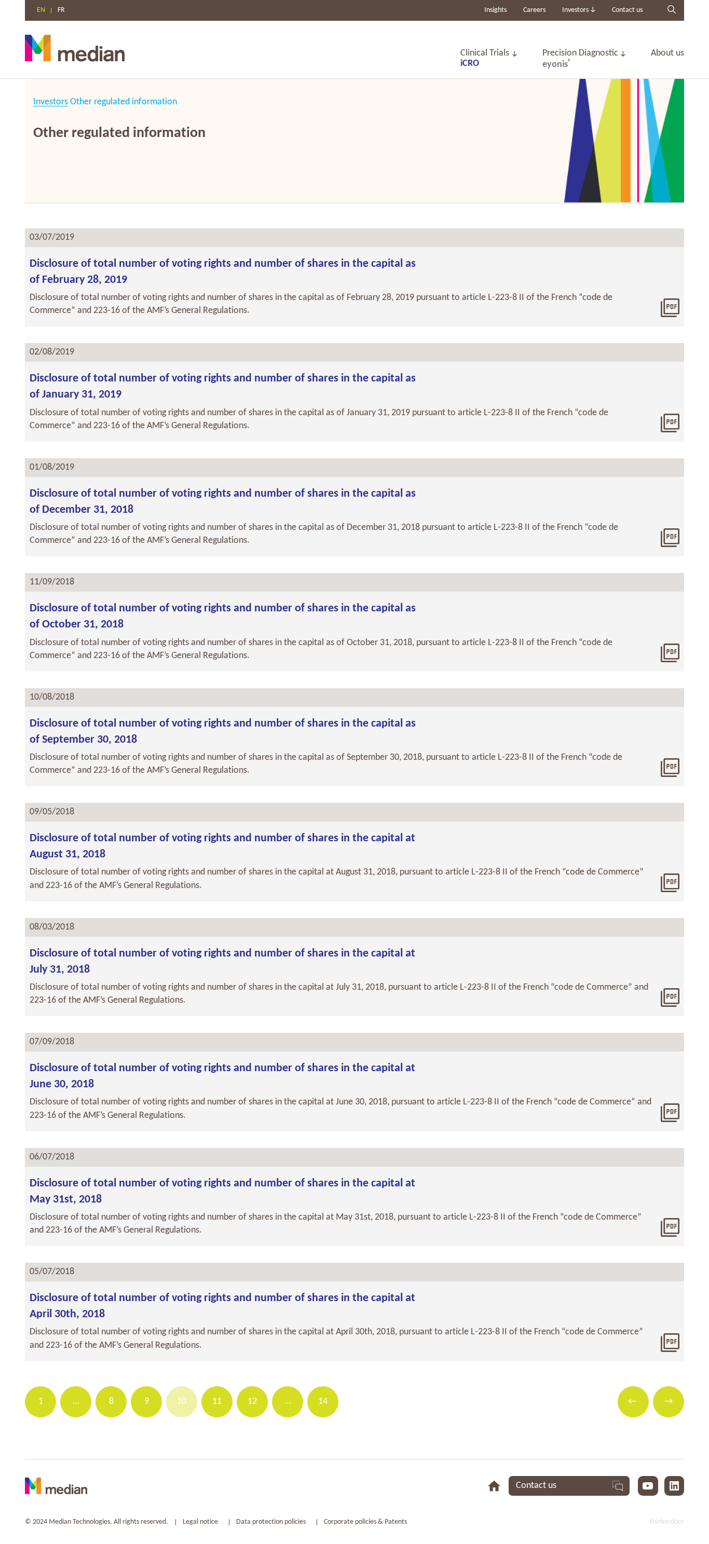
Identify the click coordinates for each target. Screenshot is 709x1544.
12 (252, 1401)
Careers (534, 10)
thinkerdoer (667, 1522)
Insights (495, 10)
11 (217, 1401)
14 (323, 1401)
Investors (50, 102)
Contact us (627, 10)
